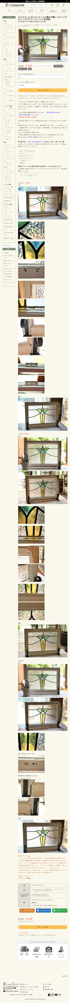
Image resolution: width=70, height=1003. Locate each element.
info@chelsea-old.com (39, 935)
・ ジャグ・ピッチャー (9, 171)
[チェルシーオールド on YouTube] (55, 995)
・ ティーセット (7, 156)
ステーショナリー (8, 197)
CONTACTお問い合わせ (64, 11)
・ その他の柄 (7, 84)
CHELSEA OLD (33, 999)
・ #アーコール (7, 53)
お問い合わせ (43, 137)
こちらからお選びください (26, 82)
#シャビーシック (8, 223)
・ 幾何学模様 (7, 81)
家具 (5, 21)
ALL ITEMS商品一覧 (30, 11)
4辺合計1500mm (58, 66)
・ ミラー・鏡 (7, 113)
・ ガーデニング (7, 136)
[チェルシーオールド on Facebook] (48, 995)
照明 (5, 59)
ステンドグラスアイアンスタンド (29, 173)
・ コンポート (7, 169)
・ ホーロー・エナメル (9, 193)
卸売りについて (8, 279)
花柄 (30, 68)
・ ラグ (5, 134)
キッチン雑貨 (7, 184)
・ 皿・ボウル (7, 144)
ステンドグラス (8, 77)
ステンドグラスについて (26, 151)
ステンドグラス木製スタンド (28, 175)
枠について (22, 153)
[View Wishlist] (58, 5)
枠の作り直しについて (26, 156)
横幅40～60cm (22, 68)
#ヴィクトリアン (8, 219)
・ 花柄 (5, 79)
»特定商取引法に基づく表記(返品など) (26, 921)
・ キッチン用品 (7, 189)
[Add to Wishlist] (64, 67)
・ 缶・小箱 (6, 122)
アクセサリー (7, 201)
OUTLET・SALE (9, 238)
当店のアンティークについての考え (9, 270)
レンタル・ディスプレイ (9, 283)
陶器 (5, 142)
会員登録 (6, 252)
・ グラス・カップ (8, 174)
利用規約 (30, 994)
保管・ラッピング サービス (8, 265)
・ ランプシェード (8, 61)
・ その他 (6, 51)
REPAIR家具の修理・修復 (53, 11)
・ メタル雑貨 (7, 131)
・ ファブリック (7, 216)
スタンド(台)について (26, 158)
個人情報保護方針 (24, 994)
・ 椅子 (5, 23)
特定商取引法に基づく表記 (15, 994)
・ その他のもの (7, 138)
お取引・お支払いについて (9, 257)
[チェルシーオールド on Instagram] (52, 995)
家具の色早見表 (8, 274)
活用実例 (22, 162)
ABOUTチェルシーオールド (19, 11)
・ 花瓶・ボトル (7, 178)
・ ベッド (6, 48)
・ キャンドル (7, 209)
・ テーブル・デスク (8, 25)
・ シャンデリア (7, 68)
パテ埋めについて (24, 160)
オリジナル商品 (8, 204)
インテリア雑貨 (8, 106)
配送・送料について (9, 260)
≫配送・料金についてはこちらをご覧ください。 (43, 900)
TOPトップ (8, 11)
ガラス (6, 167)
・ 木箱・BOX (7, 120)
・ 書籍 (5, 206)
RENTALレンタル (42, 11)
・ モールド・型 (7, 191)
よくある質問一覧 (8, 276)
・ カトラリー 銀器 (8, 186)
